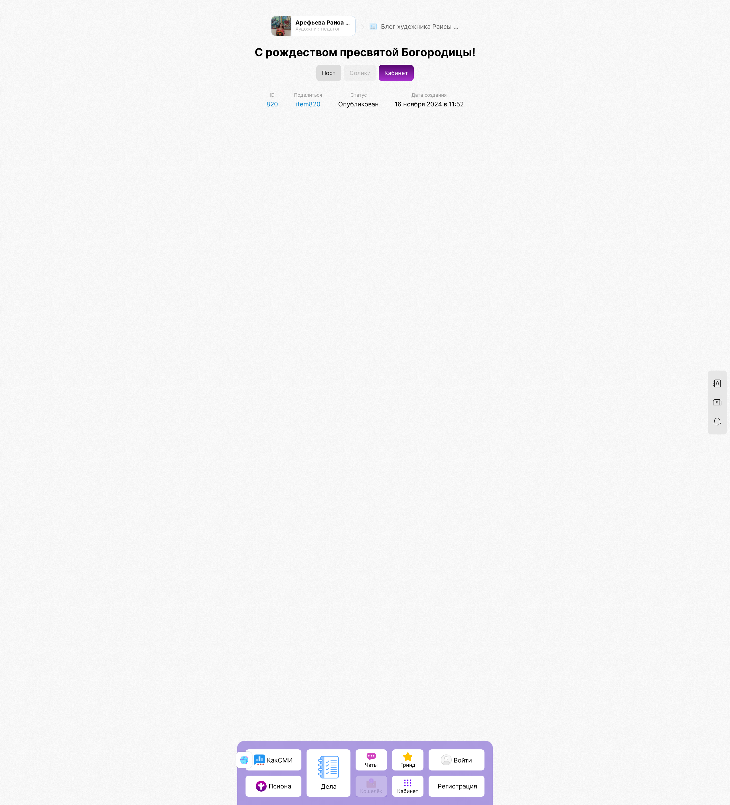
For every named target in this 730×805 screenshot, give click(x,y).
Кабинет (396, 72)
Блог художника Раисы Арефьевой (420, 27)
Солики (360, 72)
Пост (329, 72)
